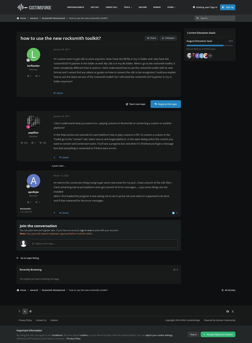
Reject (193, 334)
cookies (84, 335)
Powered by (219, 320)
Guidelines (57, 335)
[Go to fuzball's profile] (197, 55)
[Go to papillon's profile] (33, 121)
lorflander (33, 65)
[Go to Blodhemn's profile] (201, 55)
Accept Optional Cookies (220, 334)
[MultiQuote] (54, 157)
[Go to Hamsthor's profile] (189, 55)
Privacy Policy (25, 320)
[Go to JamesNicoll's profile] (193, 55)
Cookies (54, 320)
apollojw (33, 192)
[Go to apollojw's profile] (33, 180)
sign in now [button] (86, 230)
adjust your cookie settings (159, 335)
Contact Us (41, 320)
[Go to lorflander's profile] (33, 54)
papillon (33, 132)
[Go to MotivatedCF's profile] (205, 55)
